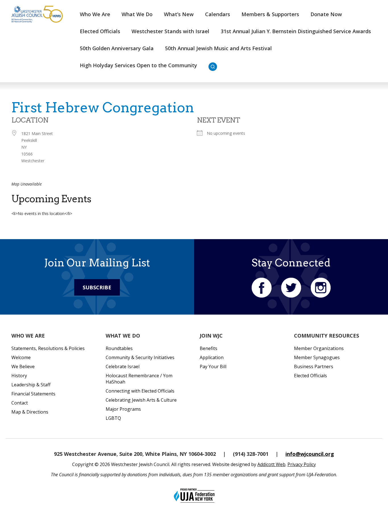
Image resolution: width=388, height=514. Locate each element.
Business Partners (313, 366)
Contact (19, 403)
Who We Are (95, 14)
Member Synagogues (317, 357)
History (19, 375)
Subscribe (97, 287)
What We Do (137, 14)
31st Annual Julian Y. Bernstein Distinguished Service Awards (296, 31)
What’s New (179, 14)
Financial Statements (33, 394)
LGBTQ (113, 418)
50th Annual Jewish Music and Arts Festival (218, 48)
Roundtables (119, 348)
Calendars (217, 14)
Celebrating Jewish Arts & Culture (141, 400)
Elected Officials (100, 31)
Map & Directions (29, 412)
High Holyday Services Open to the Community (138, 65)
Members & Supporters (270, 14)
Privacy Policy (301, 464)
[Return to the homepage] (37, 14)
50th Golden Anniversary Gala (117, 48)
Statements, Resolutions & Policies (48, 348)
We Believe (23, 366)
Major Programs (123, 409)
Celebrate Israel (122, 366)
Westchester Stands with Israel (170, 31)
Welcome (21, 357)
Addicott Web (271, 464)
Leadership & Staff (31, 385)
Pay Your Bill (213, 366)
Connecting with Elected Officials (140, 391)
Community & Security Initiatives (140, 357)
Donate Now (326, 14)
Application (212, 357)
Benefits (208, 348)
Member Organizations (319, 348)
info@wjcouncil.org (309, 453)
